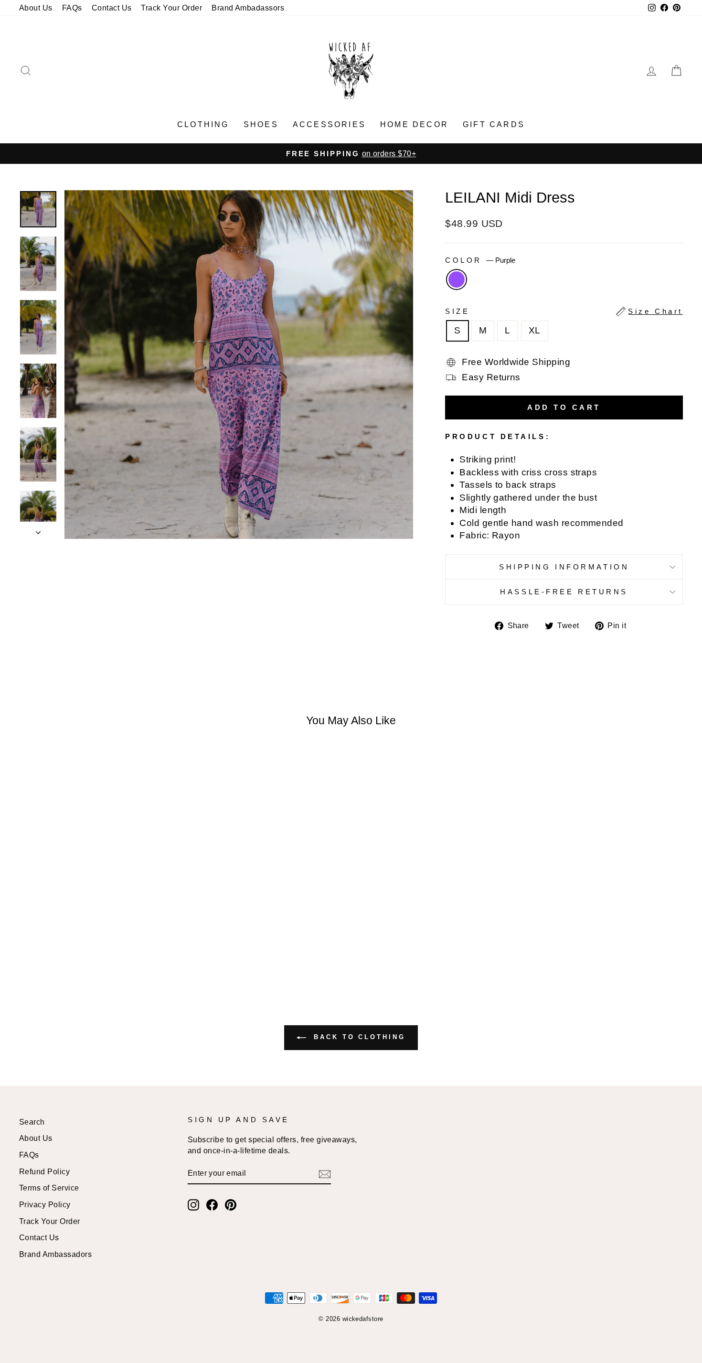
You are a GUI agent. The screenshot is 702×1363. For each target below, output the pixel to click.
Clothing (203, 124)
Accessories (329, 124)
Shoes (261, 124)
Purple (456, 279)
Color (480, 260)
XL (535, 330)
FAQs (72, 7)
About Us (36, 7)
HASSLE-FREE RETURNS (564, 592)
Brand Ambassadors (55, 1254)
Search (32, 1121)
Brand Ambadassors (248, 7)
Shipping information (564, 567)
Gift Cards (494, 124)
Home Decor (414, 124)
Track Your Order (171, 7)
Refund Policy (44, 1171)
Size (564, 311)
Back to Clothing (357, 1037)
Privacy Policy (45, 1204)
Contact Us (112, 7)
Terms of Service (49, 1187)
